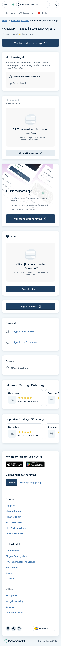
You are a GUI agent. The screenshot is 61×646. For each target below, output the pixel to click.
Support (10, 578)
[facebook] (19, 628)
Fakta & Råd (12, 567)
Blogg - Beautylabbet (17, 556)
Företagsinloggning (30, 482)
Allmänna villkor (14, 612)
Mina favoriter (13, 516)
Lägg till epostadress (23, 331)
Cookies (10, 607)
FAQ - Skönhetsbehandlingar (21, 561)
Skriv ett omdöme (28, 153)
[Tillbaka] (5, 4)
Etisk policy (11, 595)
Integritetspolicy (14, 601)
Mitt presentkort (14, 522)
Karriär (9, 573)
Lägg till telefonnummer (25, 342)
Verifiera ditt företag (28, 43)
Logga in (10, 505)
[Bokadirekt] (12, 4)
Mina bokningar (14, 511)
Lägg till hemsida (28, 306)
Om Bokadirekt (14, 550)
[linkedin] (13, 628)
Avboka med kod (15, 533)
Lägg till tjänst (28, 289)
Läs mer (11, 482)
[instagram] (8, 628)
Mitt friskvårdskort (16, 528)
